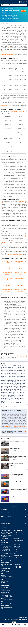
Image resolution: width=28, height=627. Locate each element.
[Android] (16, 567)
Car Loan (10, 47)
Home (3, 625)
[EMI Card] (20, 2)
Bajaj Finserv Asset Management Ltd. (18, 556)
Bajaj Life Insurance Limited (18, 541)
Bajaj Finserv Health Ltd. (18, 552)
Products (14, 623)
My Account (25, 625)
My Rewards (9, 625)
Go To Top (14, 506)
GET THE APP (22, 356)
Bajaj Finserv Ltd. (17, 532)
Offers (19, 625)
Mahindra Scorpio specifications (17, 111)
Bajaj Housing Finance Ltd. (17, 547)
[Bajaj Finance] (6, 2)
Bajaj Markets (17, 544)
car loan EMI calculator (16, 246)
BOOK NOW (23, 10)
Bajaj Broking (17, 549)
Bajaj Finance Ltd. (18, 535)
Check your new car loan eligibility (14, 254)
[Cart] (26, 2)
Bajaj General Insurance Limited (18, 537)
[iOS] (20, 567)
